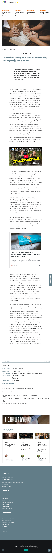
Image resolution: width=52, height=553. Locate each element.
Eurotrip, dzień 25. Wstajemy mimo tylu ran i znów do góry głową (7, 14)
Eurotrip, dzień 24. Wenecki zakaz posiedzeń (19, 14)
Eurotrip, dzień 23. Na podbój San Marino (32, 14)
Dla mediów (5, 524)
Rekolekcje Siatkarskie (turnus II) (20, 371)
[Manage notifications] (3, 550)
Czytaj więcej (47, 361)
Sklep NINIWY (6, 506)
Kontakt (4, 526)
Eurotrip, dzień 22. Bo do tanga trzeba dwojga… (45, 14)
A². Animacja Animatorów (18, 375)
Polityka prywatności (8, 519)
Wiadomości (12, 49)
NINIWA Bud (5, 504)
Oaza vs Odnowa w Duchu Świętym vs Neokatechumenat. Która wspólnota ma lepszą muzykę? (26, 448)
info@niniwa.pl (9, 479)
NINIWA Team (6, 10)
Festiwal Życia (6, 500)
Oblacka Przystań (7, 508)
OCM (3, 497)
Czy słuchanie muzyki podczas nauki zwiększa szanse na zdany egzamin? (9, 447)
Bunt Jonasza (15, 380)
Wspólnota (5, 495)
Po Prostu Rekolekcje (17, 368)
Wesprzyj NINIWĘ (50, 279)
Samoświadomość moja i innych (42, 445)
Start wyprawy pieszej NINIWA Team (21, 370)
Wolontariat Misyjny (7, 502)
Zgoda (26, 549)
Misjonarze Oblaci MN (8, 522)
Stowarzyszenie (6, 520)
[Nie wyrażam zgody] (37, 547)
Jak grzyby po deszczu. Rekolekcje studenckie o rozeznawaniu (28, 373)
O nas (3, 517)
